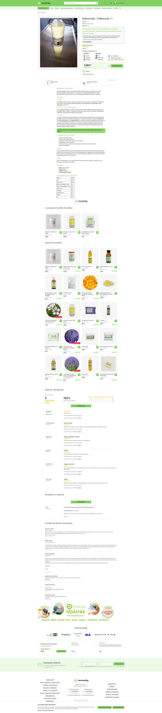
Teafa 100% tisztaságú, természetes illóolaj (51, 321)
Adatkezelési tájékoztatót (89, 666)
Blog (52, 8)
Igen (79, 418)
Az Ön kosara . (120, 3)
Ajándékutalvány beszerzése (66, 8)
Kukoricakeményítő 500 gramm (51, 347)
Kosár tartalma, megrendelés (50, 683)
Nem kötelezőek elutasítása (105, 707)
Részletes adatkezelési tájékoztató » (46, 710)
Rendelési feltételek (79, 8)
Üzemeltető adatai (50, 698)
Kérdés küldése (81, 502)
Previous (69, 647)
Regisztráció (112, 684)
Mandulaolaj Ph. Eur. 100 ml (106, 267)
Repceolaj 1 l (85, 374)
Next (123, 647)
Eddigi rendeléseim (112, 692)
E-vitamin (102, 320)
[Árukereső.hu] (78, 634)
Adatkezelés (50, 680)
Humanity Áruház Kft (89, 23)
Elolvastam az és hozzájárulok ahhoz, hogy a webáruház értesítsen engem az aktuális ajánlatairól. (102, 666)
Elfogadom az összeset (118, 707)
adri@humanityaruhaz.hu (74, 695)
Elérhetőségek (97, 8)
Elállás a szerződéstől (50, 690)
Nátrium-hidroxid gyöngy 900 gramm (69, 267)
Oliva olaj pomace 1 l (87, 266)
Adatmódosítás (112, 689)
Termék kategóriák (43, 8)
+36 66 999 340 (75, 691)
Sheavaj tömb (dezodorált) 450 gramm (106, 374)
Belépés (112, 687)
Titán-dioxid (85, 346)
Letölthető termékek (112, 697)
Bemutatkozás (89, 8)
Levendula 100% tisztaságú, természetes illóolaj (69, 348)
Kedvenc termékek (112, 694)
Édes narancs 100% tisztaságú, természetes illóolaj (87, 294)
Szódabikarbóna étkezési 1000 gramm (88, 232)
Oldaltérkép (50, 701)
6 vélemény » (84, 48)
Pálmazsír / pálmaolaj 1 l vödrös (51, 232)
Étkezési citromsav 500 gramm (69, 232)
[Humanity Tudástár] (76, 611)
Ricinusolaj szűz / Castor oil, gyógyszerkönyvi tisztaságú (51, 294)
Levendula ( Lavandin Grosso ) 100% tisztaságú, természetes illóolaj (69, 375)
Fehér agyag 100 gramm (106, 346)
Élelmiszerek (43, 12)
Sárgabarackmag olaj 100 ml (51, 374)
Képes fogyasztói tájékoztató (50, 693)
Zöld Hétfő (115, 8)
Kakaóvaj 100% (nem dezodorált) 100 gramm (106, 293)
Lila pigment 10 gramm (88, 320)
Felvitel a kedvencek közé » (88, 74)
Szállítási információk (107, 8)
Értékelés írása (81, 406)
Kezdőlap (57, 8)
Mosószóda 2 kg (67, 293)
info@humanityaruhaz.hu (88, 695)
